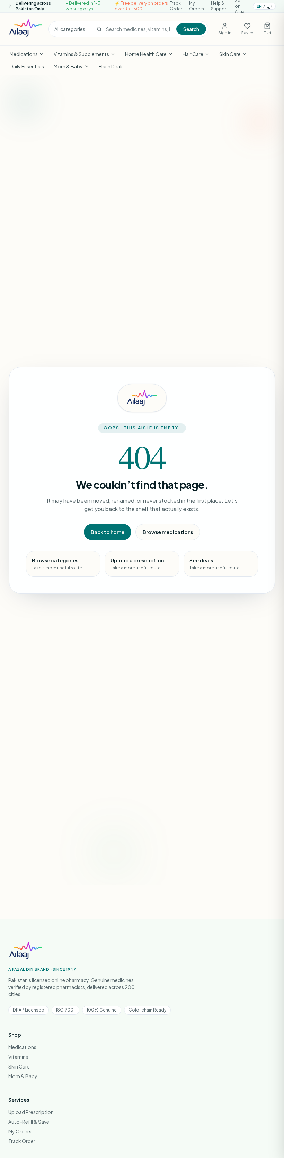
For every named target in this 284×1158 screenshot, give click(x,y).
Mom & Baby (68, 66)
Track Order (176, 6)
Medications (24, 54)
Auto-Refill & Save (28, 1122)
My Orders (196, 6)
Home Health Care (146, 54)
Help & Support (219, 6)
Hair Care (193, 54)
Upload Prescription (31, 1112)
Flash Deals (111, 66)
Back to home (107, 532)
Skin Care (230, 54)
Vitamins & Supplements (81, 54)
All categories (69, 29)
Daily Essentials (27, 66)
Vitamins (18, 1057)
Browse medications (168, 532)
